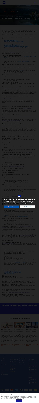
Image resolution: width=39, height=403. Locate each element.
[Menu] (34, 2)
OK (19, 400)
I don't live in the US (27, 206)
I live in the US (12, 206)
